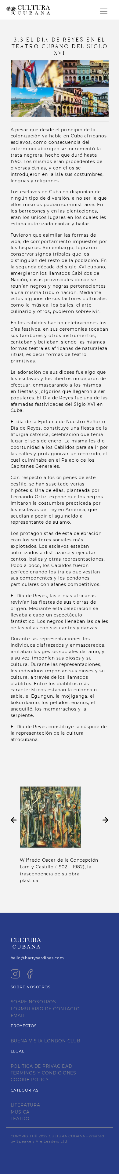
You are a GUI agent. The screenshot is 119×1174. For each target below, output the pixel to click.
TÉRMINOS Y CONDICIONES (44, 1072)
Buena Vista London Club (46, 1040)
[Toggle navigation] (103, 11)
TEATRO (20, 1118)
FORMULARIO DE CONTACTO (45, 1008)
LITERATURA (25, 1105)
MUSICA (20, 1112)
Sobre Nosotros (33, 1001)
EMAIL (18, 1015)
